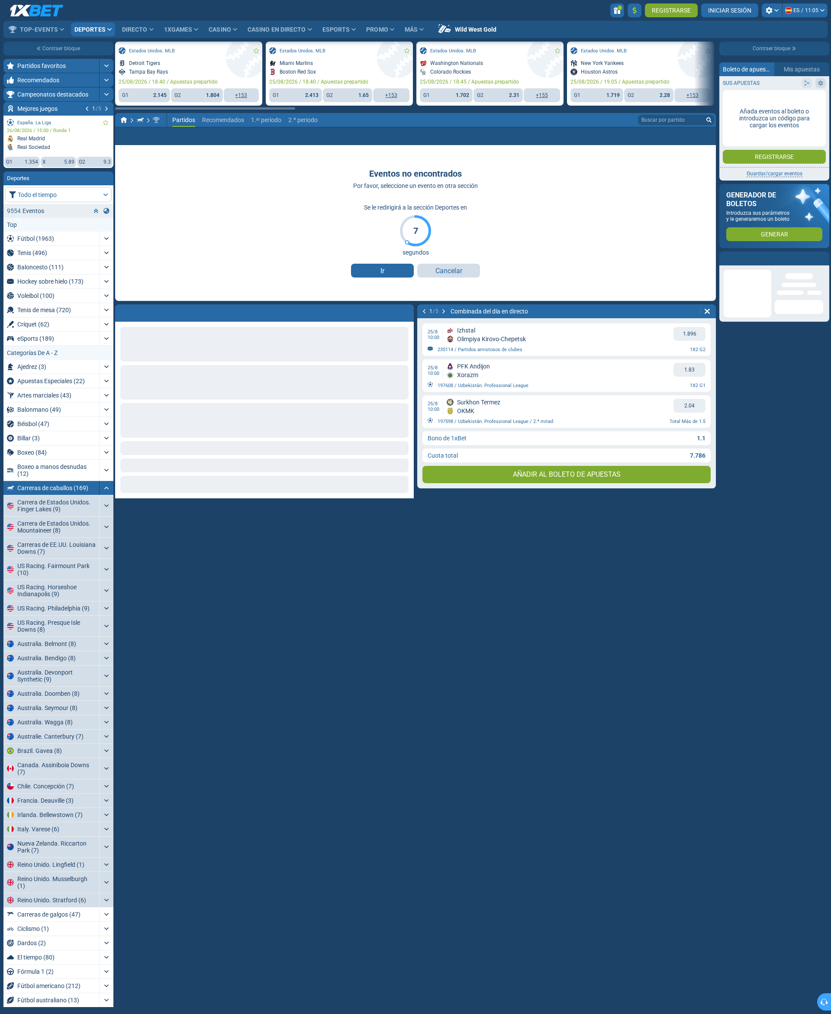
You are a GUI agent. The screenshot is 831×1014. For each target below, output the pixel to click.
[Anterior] (87, 108)
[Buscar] (709, 120)
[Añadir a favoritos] (105, 122)
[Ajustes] (772, 10)
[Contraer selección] (96, 211)
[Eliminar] (707, 311)
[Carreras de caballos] (140, 120)
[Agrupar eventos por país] (106, 211)
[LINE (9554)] (124, 120)
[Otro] (706, 136)
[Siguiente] (106, 108)
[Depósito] (634, 10)
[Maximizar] (106, 66)
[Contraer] (106, 488)
